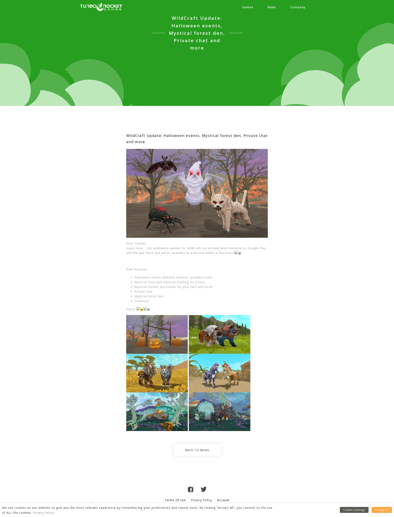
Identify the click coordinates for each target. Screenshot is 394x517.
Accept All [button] (382, 510)
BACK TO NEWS (197, 450)
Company (298, 7)
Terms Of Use (175, 500)
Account (223, 500)
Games (247, 7)
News (272, 7)
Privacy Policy (201, 500)
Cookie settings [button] (354, 510)
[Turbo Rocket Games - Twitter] (203, 490)
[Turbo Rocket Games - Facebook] (190, 490)
